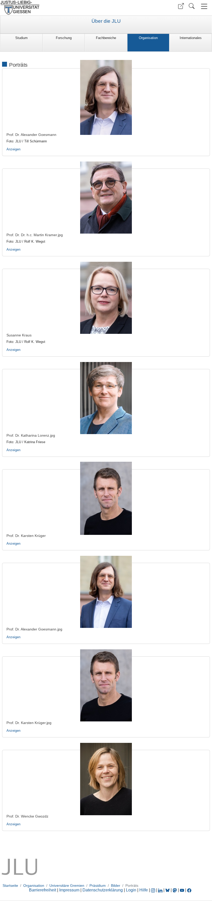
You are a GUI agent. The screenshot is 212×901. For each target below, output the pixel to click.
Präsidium (97, 885)
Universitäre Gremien (66, 885)
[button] (181, 6)
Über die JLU (106, 21)
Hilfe (143, 890)
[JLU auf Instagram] (153, 890)
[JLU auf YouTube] (182, 890)
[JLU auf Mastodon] (175, 890)
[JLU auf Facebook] (189, 890)
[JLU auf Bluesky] (168, 890)
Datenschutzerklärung (102, 890)
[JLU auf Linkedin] (160, 890)
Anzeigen (13, 149)
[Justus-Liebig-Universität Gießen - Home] (52, 8)
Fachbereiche (106, 38)
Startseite (10, 885)
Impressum (69, 890)
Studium (21, 38)
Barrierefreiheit (42, 890)
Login (131, 890)
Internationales (191, 38)
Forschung (64, 38)
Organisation (148, 38)
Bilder (115, 885)
